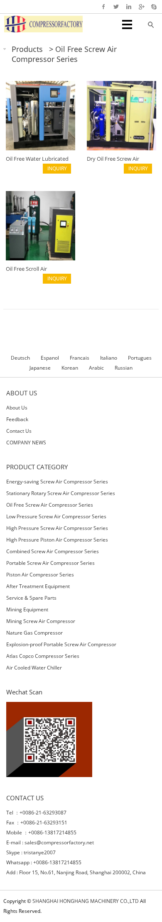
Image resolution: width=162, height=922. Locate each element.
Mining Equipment (27, 609)
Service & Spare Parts (31, 597)
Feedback (17, 419)
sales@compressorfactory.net (59, 842)
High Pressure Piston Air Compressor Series (57, 539)
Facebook (103, 6)
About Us (16, 407)
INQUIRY (57, 168)
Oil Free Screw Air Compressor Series (64, 54)
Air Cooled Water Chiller (34, 667)
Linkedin (128, 6)
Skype (153, 6)
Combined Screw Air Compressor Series (52, 551)
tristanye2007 (40, 852)
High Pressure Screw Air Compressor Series (57, 528)
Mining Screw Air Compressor (40, 621)
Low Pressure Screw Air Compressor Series (56, 516)
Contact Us (19, 430)
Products (27, 49)
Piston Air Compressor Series (40, 574)
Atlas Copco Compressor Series (42, 656)
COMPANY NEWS (26, 442)
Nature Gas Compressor (34, 632)
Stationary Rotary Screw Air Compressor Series (60, 493)
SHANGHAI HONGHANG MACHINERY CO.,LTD (85, 901)
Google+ (141, 6)
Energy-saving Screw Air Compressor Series (57, 481)
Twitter (116, 6)
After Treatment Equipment (38, 586)
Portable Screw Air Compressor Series (50, 562)
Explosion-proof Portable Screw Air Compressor (61, 644)
